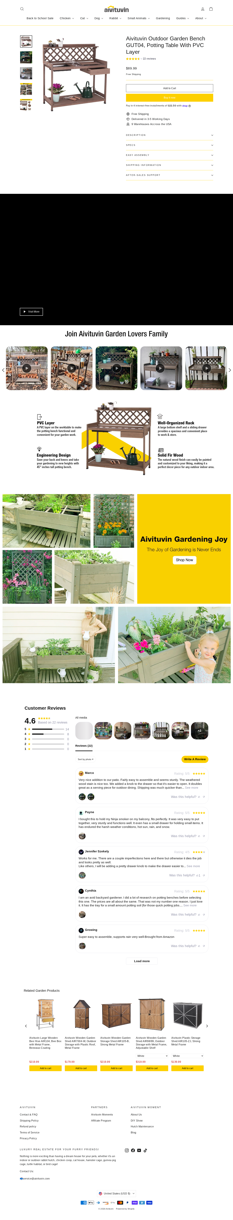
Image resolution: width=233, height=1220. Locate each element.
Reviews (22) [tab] (84, 745)
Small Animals (137, 18)
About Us (136, 1114)
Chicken (65, 18)
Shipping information (143, 165)
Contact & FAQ (29, 1114)
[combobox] (85, 759)
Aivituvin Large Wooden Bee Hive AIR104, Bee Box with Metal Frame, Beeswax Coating (45, 1042)
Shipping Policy (29, 1120)
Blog (133, 1132)
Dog (97, 18)
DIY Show (137, 1120)
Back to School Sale (40, 18)
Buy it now (169, 97)
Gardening (163, 18)
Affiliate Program (101, 1120)
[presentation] (26, 1026)
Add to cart (45, 1068)
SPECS (131, 145)
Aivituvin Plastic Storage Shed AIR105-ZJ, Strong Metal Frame (186, 1041)
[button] (141, 59)
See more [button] (191, 787)
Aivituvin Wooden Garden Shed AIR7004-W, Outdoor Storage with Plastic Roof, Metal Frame (80, 1042)
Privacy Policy (28, 1138)
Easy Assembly (137, 155)
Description (136, 135)
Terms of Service (30, 1132)
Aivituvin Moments (102, 1114)
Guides (181, 18)
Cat (83, 18)
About (199, 18)
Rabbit (114, 18)
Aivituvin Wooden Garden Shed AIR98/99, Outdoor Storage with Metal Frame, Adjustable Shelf (151, 1042)
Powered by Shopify (125, 1209)
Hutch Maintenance (142, 1126)
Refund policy (28, 1126)
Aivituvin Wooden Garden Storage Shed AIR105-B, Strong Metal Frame (115, 1041)
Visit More (33, 311)
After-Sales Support (143, 175)
